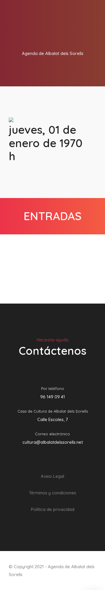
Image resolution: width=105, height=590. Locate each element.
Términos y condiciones (52, 492)
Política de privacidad (52, 509)
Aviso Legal (52, 476)
